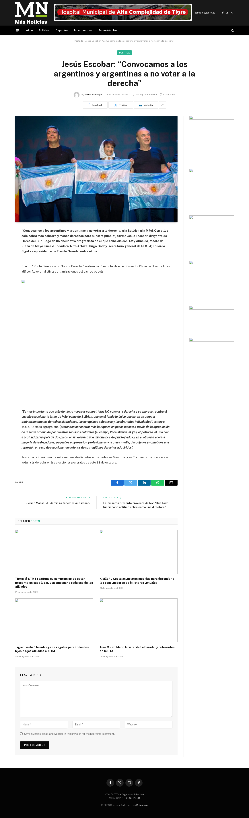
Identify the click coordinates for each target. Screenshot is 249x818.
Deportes (61, 30)
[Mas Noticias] (31, 13)
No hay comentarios (146, 94)
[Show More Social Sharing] (162, 105)
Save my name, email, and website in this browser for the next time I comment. (69, 733)
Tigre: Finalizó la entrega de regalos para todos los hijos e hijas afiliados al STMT (52, 649)
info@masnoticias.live (132, 794)
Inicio (29, 30)
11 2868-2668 (131, 798)
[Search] (232, 30)
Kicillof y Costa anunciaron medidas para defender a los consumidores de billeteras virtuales (137, 581)
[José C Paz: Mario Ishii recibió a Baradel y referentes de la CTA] (139, 620)
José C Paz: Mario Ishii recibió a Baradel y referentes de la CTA (137, 649)
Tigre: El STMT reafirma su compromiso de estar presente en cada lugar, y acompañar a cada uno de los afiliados (54, 583)
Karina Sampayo (93, 94)
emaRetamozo (140, 805)
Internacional (83, 30)
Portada (79, 41)
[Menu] (17, 30)
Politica (44, 30)
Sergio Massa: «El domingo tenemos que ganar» (58, 503)
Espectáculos (108, 30)
